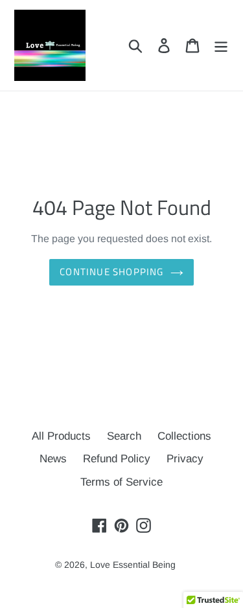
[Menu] (221, 45)
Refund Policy (116, 459)
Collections (184, 436)
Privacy (185, 459)
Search (124, 436)
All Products (61, 436)
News (53, 459)
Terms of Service (121, 482)
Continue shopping (111, 271)
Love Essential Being (133, 564)
